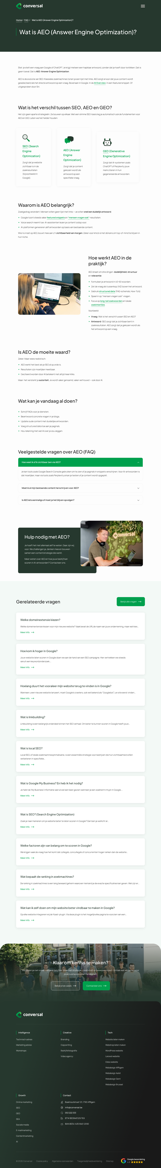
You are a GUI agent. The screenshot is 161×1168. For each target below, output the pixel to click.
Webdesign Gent (112, 1078)
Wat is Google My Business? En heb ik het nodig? (51, 783)
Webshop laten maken (115, 1045)
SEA (18, 1119)
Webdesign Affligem (114, 1067)
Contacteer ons (94, 985)
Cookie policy (42, 1161)
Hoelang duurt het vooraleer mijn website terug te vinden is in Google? (65, 686)
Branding (65, 1039)
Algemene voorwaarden (62, 1161)
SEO (18, 1107)
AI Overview (100, 82)
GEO (18, 1113)
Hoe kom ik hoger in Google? (38, 651)
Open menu (143, 6)
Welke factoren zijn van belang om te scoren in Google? (56, 845)
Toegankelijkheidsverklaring (89, 1161)
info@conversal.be (73, 1107)
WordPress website (114, 1050)
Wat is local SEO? (31, 748)
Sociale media (22, 1124)
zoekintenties (98, 304)
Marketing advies (24, 1045)
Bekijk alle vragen (128, 601)
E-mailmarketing (23, 1130)
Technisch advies (24, 1039)
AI (17, 1141)
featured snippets (56, 217)
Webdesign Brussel (114, 1084)
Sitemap (109, 1161)
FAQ (26, 20)
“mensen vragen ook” (78, 217)
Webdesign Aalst (113, 1073)
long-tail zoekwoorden (111, 300)
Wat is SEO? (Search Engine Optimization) (47, 814)
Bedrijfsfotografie (69, 1050)
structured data (107, 291)
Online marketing (24, 1102)
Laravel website (112, 1056)
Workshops (21, 1050)
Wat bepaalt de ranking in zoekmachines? (47, 876)
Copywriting (66, 1045)
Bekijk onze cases (63, 985)
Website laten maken (115, 1039)
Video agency (67, 1056)
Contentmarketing (24, 1136)
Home (19, 20)
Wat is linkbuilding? (32, 717)
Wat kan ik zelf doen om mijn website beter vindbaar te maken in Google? (67, 908)
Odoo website (111, 1062)
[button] (133, 1160)
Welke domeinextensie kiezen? (40, 619)
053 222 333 (70, 1112)
